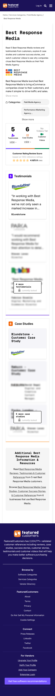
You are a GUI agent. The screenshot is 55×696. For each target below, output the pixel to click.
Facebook (27, 648)
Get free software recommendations (27, 681)
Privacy (27, 606)
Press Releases (27, 634)
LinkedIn (27, 638)
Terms (27, 601)
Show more (12, 95)
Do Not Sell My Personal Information (27, 615)
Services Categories (17, 15)
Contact (27, 610)
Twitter (27, 643)
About (27, 596)
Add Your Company (27, 670)
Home (5, 15)
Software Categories (27, 574)
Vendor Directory (27, 584)
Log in (39, 5)
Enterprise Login (27, 674)
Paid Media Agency (35, 15)
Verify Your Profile (27, 665)
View (12, 142)
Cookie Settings (27, 620)
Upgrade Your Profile (27, 660)
